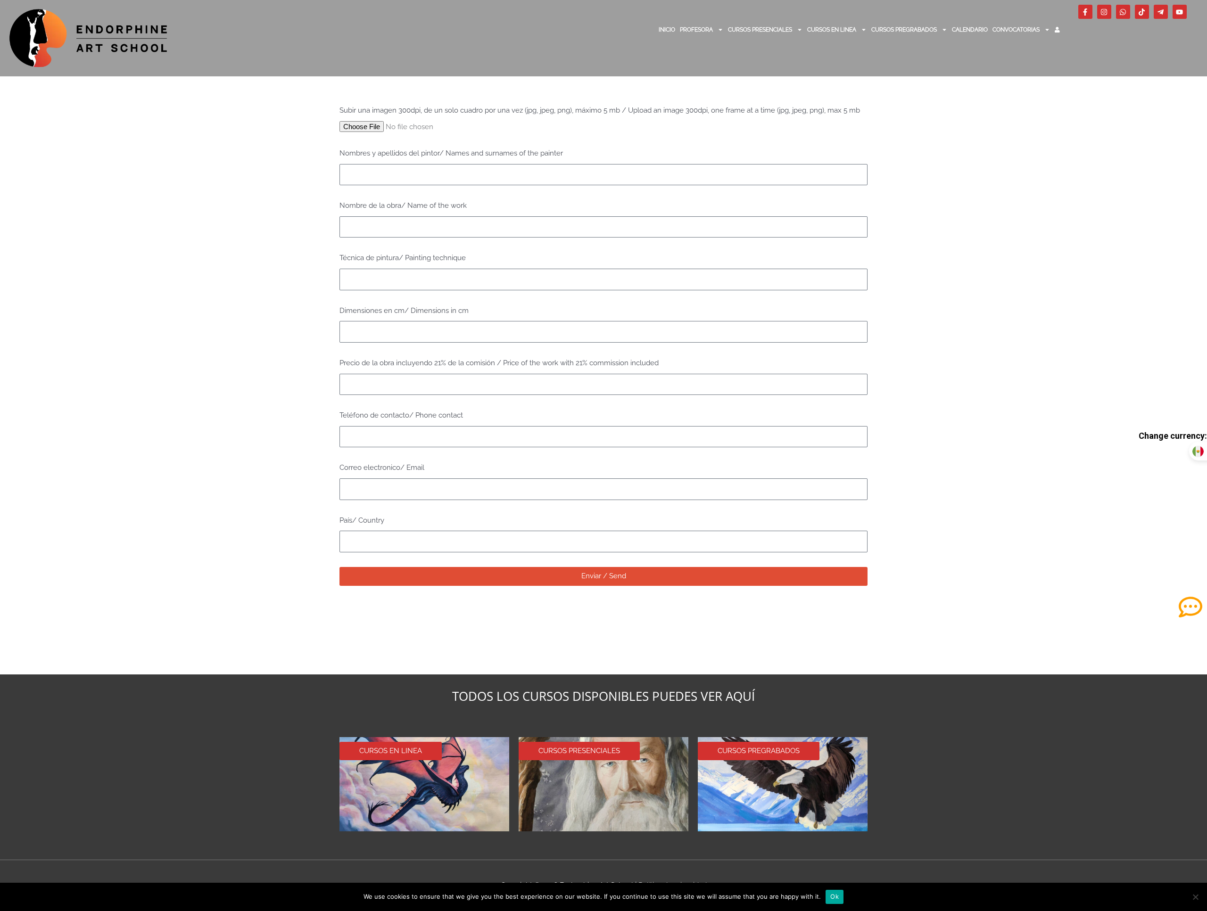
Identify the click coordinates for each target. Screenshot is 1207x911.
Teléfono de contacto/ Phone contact (401, 415)
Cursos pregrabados (904, 29)
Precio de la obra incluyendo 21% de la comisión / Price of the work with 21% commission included (499, 363)
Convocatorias (1016, 29)
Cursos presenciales (760, 29)
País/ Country (361, 520)
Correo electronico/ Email (381, 467)
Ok (834, 896)
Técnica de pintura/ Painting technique (402, 258)
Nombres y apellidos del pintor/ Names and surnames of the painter (451, 153)
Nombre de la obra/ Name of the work (403, 205)
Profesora (696, 29)
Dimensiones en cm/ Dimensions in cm (404, 310)
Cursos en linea (831, 29)
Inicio (667, 29)
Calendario (970, 29)
